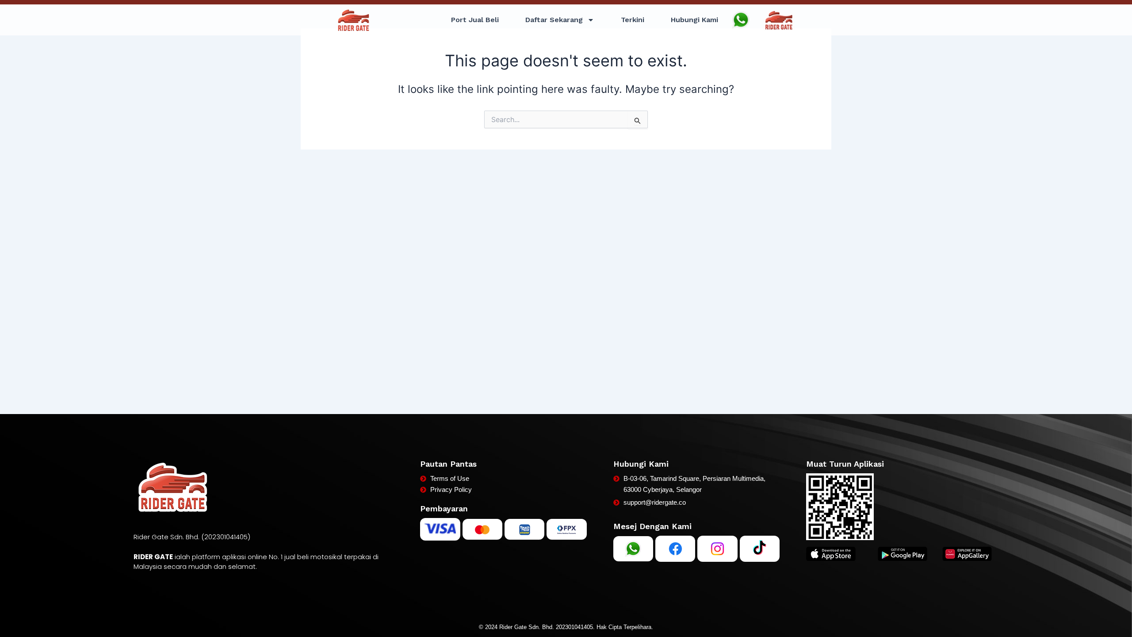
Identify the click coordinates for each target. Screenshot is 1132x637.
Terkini (632, 19)
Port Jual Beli (475, 19)
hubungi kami (694, 19)
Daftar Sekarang (554, 19)
